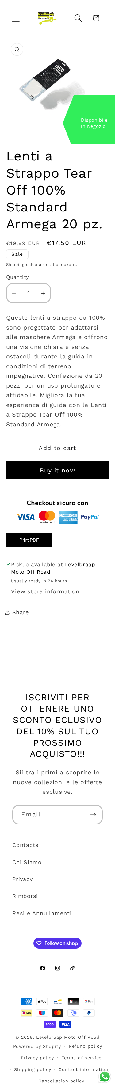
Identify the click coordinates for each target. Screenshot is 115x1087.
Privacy (22, 879)
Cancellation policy (61, 1080)
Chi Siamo (27, 862)
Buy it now (57, 470)
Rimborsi (25, 896)
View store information (45, 591)
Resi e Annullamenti (42, 913)
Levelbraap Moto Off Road (68, 1037)
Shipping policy (32, 1069)
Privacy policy (37, 1057)
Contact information (83, 1069)
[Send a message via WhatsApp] (105, 1076)
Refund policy (85, 1046)
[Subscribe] (93, 815)
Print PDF (29, 540)
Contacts (25, 845)
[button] (16, 18)
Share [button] (20, 612)
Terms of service (82, 1057)
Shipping (15, 264)
